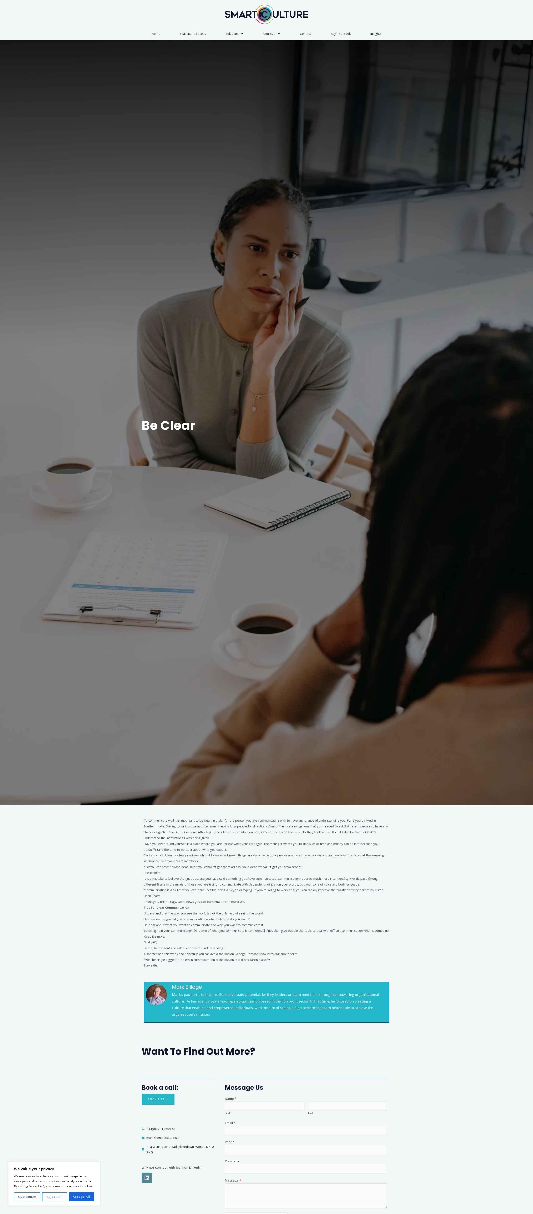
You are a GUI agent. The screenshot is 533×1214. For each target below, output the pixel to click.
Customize (27, 1197)
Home (155, 33)
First (227, 1113)
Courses (269, 33)
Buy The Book (341, 33)
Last (310, 1113)
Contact (305, 33)
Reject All (54, 1197)
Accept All (81, 1197)
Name (230, 1098)
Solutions (232, 33)
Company (232, 1161)
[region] (54, 1184)
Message (233, 1180)
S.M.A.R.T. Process (193, 33)
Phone (229, 1142)
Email (230, 1123)
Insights (376, 33)
